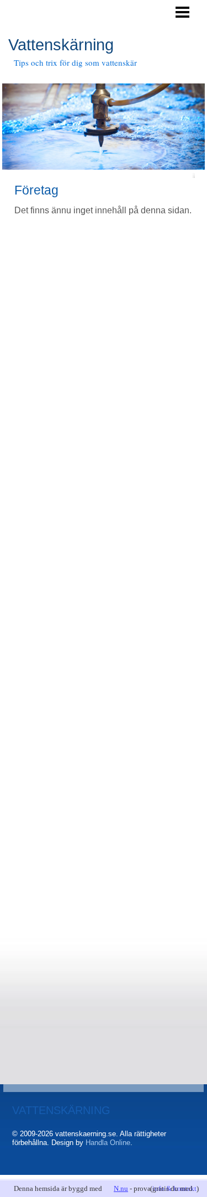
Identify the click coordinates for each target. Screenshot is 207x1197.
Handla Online (108, 1142)
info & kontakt (174, 1188)
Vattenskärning (61, 45)
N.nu (121, 1188)
